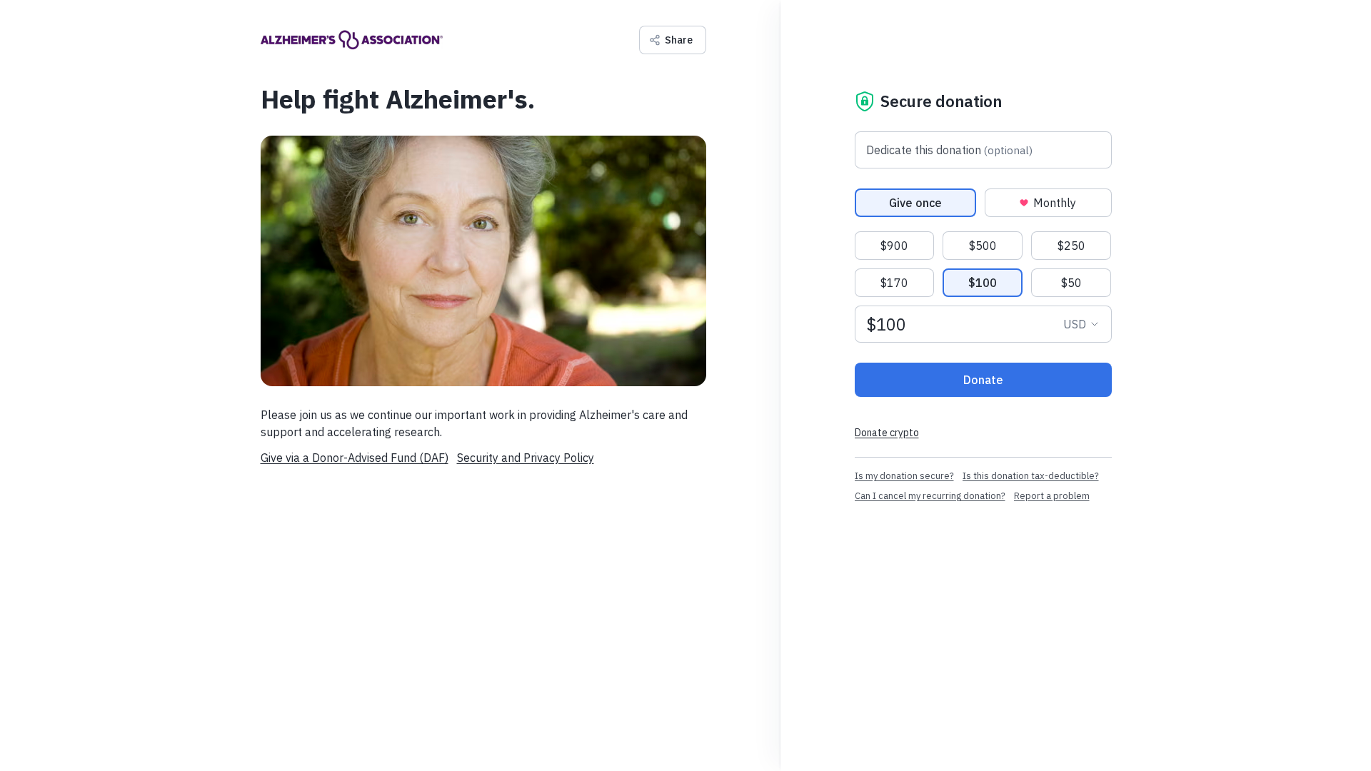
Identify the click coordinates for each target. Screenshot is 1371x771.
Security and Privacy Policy (525, 457)
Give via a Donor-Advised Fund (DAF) (354, 457)
